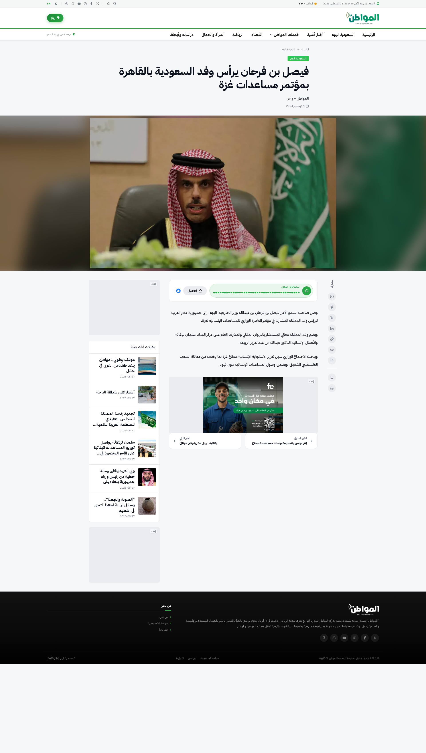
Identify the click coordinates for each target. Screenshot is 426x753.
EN (49, 4)
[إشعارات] (108, 4)
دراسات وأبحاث (181, 34)
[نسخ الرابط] (332, 339)
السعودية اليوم (342, 34)
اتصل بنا (163, 629)
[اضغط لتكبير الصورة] (213, 193)
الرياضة (237, 34)
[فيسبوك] (91, 4)
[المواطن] (362, 18)
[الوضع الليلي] (56, 4)
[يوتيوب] (79, 4)
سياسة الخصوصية (158, 623)
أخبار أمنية (315, 34)
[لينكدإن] (332, 328)
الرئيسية (368, 34)
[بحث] (115, 4)
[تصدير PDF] (332, 360)
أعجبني (192, 290)
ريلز (53, 18)
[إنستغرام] (85, 4)
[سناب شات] (73, 4)
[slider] (256, 292)
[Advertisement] (124, 307)
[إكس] (332, 318)
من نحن (164, 617)
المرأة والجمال (212, 34)
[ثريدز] (66, 4)
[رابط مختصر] (332, 350)
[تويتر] (98, 4)
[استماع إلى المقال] (332, 388)
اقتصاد (256, 34)
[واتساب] (332, 297)
